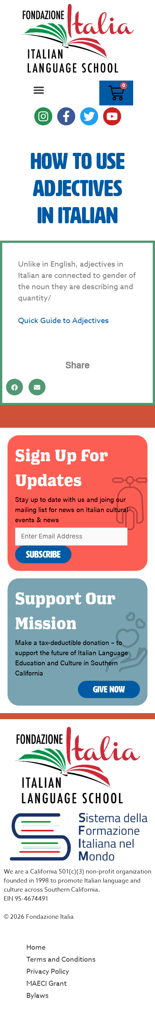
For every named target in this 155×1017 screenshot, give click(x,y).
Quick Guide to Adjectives (63, 320)
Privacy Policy (47, 972)
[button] (38, 90)
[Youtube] (112, 116)
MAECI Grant (46, 984)
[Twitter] (89, 116)
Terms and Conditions (61, 959)
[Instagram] (43, 116)
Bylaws (37, 996)
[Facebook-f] (66, 116)
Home (36, 947)
